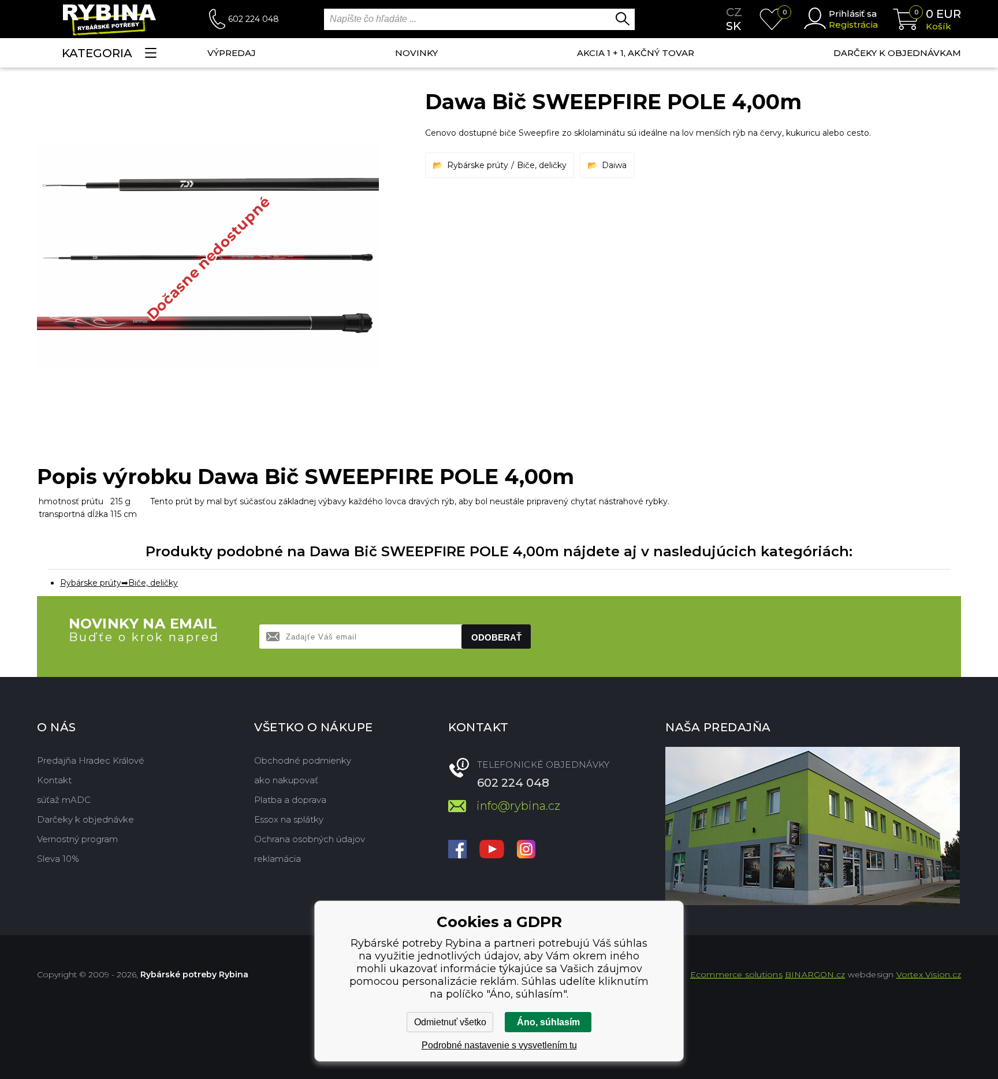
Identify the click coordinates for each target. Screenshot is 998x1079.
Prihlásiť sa (853, 13)
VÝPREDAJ (231, 52)
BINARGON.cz (815, 974)
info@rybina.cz (518, 806)
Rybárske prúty (477, 165)
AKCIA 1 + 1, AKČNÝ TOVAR (635, 52)
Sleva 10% (58, 858)
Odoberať (496, 637)
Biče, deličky (542, 165)
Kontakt (54, 780)
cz (734, 12)
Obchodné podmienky (302, 760)
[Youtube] (491, 850)
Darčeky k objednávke (85, 819)
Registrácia (853, 24)
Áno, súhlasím (548, 1022)
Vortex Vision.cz (928, 974)
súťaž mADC (64, 799)
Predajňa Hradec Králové (90, 760)
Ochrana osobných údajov (309, 839)
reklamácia (277, 858)
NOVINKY (416, 52)
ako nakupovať (286, 780)
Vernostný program (77, 839)
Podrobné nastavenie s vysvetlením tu (499, 1045)
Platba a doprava (290, 799)
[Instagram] (526, 850)
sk (733, 26)
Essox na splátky (288, 819)
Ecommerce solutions (736, 974)
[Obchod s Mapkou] (812, 826)
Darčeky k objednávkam (897, 52)
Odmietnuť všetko (450, 1022)
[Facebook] (457, 850)
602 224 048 (253, 19)
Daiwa (614, 165)
